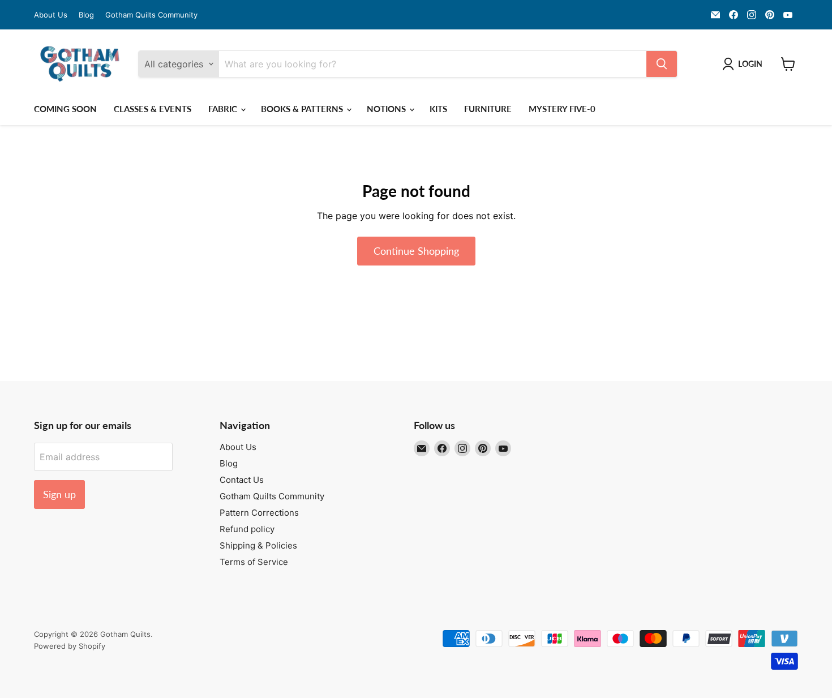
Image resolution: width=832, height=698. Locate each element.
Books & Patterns (303, 109)
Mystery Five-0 (562, 109)
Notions (387, 109)
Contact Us (242, 479)
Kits (438, 109)
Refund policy (247, 529)
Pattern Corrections (259, 512)
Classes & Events (152, 109)
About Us (50, 15)
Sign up (59, 494)
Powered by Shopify (69, 645)
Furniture (488, 109)
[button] (744, 64)
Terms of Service (254, 561)
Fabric (223, 109)
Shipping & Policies (258, 545)
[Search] (661, 64)
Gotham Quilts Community (151, 15)
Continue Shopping (416, 251)
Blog (86, 15)
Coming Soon (65, 109)
